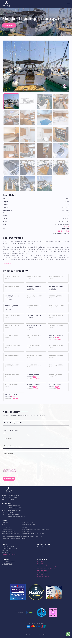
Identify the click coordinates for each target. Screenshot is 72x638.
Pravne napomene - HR (43, 576)
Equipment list (7, 263)
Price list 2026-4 (41, 561)
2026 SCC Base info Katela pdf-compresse (48, 566)
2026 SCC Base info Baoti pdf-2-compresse (48, 568)
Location (66, 226)
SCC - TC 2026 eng (42, 570)
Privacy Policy (40, 574)
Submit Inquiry (9, 478)
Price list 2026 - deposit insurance (45, 564)
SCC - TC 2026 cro (42, 572)
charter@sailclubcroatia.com (9, 554)
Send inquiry (9, 25)
